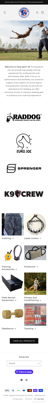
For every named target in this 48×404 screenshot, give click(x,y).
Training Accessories (8, 267)
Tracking (29, 328)
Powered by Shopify (25, 395)
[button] (4, 12)
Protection (30, 266)
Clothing (6, 238)
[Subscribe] (38, 363)
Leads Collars (31, 238)
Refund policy (40, 395)
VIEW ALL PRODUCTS (24, 341)
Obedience (7, 328)
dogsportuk (13, 395)
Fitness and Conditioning (31, 298)
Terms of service (31, 399)
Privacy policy (18, 399)
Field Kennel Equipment (8, 298)
